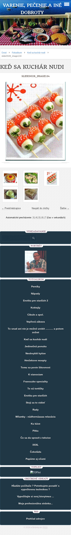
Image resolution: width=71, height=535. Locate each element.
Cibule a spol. (35, 314)
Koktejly (35, 307)
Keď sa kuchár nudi (36, 52)
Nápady (35, 293)
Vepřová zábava (35, 321)
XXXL (35, 444)
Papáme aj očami (35, 458)
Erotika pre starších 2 (35, 300)
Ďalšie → (64, 208)
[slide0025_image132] (31, 178)
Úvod (4, 52)
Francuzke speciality (35, 381)
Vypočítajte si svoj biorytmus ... (35, 496)
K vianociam (35, 374)
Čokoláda (35, 451)
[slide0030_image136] (10, 194)
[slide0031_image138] (31, 194)
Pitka (35, 430)
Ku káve (35, 423)
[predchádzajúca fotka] (5, 121)
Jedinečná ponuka (36, 346)
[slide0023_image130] (10, 178)
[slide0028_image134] (51, 178)
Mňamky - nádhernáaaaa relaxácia (35, 416)
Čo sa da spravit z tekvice (36, 437)
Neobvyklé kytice (36, 353)
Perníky (35, 286)
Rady (36, 409)
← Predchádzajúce (11, 208)
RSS (45, 527)
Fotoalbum (17, 52)
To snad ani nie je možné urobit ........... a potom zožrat (35, 330)
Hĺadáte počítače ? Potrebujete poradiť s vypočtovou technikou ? (35, 487)
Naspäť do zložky (40, 208)
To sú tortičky (35, 388)
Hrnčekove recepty (35, 360)
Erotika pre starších (35, 395)
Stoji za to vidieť (35, 402)
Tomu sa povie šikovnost (35, 367)
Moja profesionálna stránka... (35, 503)
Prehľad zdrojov (35, 518)
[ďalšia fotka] (65, 121)
